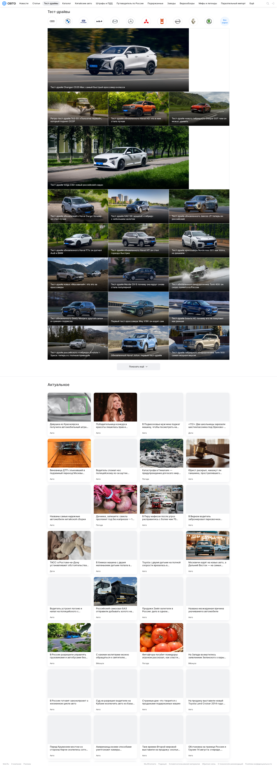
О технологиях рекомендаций (230, 764)
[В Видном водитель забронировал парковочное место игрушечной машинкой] (207, 506)
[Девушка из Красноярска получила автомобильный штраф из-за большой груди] (69, 414)
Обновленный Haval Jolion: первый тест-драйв (136, 355)
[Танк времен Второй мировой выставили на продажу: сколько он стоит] (161, 737)
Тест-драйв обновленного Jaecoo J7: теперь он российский (197, 217)
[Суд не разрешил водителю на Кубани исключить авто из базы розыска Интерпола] (115, 690)
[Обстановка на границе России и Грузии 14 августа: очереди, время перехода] (207, 737)
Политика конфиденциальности (258, 764)
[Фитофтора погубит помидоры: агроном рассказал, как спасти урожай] (161, 644)
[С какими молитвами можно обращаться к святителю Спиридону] (115, 644)
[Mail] (4, 3)
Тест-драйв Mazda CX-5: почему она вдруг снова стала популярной (137, 286)
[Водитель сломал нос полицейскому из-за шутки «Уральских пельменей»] (115, 460)
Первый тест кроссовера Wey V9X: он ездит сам (137, 321)
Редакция (162, 764)
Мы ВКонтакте (150, 764)
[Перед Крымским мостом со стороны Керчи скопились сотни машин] (69, 737)
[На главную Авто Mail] (11, 3)
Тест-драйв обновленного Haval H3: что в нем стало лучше (136, 120)
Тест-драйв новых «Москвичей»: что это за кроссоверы (73, 286)
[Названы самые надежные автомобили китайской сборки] (69, 506)
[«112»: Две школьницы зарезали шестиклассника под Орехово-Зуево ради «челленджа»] (207, 414)
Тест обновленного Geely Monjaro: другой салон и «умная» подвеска (76, 320)
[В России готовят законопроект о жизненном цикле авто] (69, 690)
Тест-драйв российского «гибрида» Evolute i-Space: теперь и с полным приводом (75, 354)
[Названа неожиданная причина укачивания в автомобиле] (207, 598)
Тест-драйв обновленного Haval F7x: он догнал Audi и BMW (76, 251)
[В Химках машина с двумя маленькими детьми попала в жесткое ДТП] (115, 552)
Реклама (27, 764)
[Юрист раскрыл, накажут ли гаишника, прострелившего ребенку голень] (207, 460)
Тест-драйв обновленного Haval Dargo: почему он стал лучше (76, 217)
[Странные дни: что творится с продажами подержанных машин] (161, 690)
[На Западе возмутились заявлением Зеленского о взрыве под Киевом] (207, 644)
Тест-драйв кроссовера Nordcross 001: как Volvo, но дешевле (198, 251)
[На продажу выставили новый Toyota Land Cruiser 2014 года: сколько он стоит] (207, 690)
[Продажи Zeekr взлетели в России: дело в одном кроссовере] (161, 598)
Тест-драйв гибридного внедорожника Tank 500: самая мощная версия (198, 354)
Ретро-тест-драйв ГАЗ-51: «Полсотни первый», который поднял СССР (76, 120)
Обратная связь (209, 764)
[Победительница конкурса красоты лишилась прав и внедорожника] (115, 414)
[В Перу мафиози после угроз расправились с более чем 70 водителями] (161, 506)
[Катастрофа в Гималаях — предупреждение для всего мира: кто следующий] (161, 460)
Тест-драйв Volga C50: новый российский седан (76, 184)
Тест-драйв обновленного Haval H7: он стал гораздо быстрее (135, 251)
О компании (16, 764)
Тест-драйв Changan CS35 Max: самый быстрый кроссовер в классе (87, 87)
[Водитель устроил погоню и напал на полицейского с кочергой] (69, 598)
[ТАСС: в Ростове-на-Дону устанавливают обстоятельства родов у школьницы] (69, 552)
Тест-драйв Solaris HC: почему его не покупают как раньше (197, 320)
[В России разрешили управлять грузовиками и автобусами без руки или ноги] (69, 644)
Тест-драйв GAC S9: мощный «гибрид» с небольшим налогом (132, 217)
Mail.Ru (6, 764)
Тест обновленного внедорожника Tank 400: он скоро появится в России (197, 286)
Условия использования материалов (184, 764)
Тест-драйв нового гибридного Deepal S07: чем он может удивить (199, 120)
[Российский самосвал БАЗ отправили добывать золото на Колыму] (115, 598)
